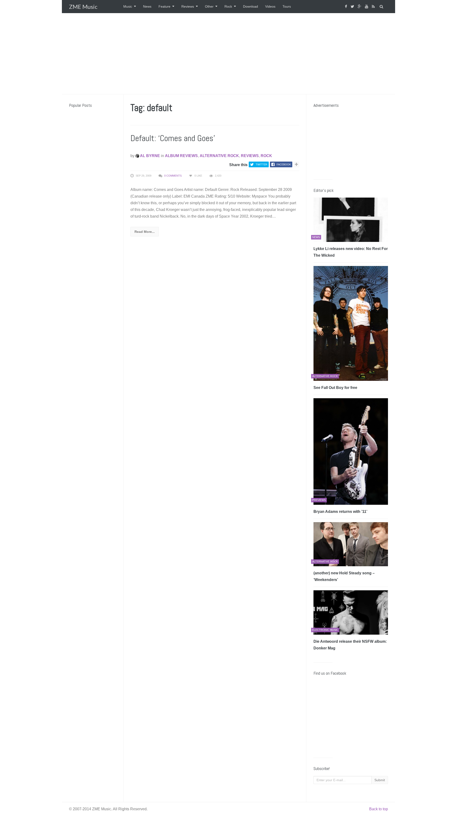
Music (127, 6)
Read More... (144, 232)
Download (250, 6)
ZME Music (83, 6)
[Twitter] (353, 6)
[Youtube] (367, 6)
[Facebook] (346, 6)
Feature (164, 6)
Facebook (284, 164)
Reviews (187, 6)
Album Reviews (181, 156)
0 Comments (173, 175)
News (147, 6)
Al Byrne (149, 156)
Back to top (378, 809)
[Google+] (360, 6)
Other (209, 6)
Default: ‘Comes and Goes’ (172, 138)
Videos (270, 6)
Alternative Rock (219, 156)
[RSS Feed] (374, 6)
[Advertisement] (228, 53)
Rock (228, 6)
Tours (287, 6)
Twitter (261, 164)
